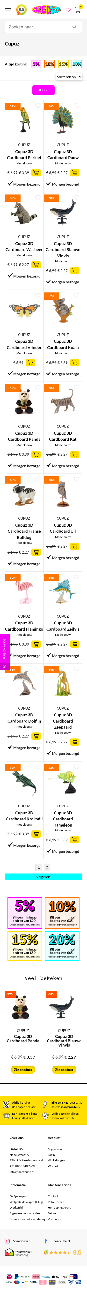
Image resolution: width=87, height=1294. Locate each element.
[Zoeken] (74, 27)
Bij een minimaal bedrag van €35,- (62, 919)
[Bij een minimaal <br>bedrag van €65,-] (62, 939)
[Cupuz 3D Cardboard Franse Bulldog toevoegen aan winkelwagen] (36, 552)
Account (54, 1138)
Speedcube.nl (22, 1241)
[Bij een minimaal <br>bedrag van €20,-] (25, 906)
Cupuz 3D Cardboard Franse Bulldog (24, 531)
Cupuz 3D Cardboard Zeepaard (63, 721)
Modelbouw (24, 163)
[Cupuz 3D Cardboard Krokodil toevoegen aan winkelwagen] (36, 834)
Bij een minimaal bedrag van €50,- (25, 951)
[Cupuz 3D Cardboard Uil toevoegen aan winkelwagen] (75, 546)
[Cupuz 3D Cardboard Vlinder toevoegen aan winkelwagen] (30, 362)
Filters (43, 90)
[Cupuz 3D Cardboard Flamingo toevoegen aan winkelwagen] (36, 644)
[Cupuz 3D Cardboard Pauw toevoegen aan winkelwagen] (75, 172)
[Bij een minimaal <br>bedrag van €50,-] (25, 939)
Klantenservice (59, 1185)
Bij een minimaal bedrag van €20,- (25, 919)
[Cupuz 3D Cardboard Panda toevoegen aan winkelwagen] (36, 454)
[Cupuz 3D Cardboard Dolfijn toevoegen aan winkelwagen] (36, 736)
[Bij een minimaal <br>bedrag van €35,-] (62, 906)
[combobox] (36, 27)
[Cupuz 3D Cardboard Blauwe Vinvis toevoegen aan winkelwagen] (75, 270)
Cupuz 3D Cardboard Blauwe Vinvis (63, 249)
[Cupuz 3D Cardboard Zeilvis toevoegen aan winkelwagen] (75, 644)
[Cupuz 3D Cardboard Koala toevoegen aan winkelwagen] (75, 362)
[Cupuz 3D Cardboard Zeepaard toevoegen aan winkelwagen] (75, 742)
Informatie (18, 1185)
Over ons (17, 1138)
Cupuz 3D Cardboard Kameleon (63, 819)
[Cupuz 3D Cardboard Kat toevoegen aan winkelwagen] (75, 454)
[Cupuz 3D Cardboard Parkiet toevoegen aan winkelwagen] (36, 172)
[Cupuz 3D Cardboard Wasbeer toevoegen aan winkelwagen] (36, 264)
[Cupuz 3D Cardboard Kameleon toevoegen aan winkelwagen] (75, 839)
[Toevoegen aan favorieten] (38, 105)
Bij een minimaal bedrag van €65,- (62, 951)
